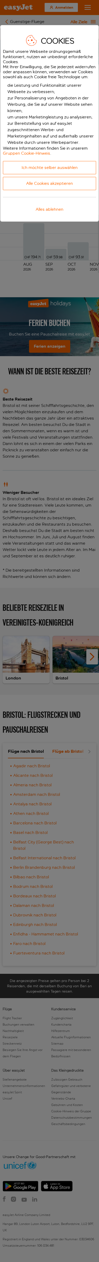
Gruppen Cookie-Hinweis (26, 153)
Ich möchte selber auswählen (50, 167)
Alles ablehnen (49, 209)
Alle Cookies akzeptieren (49, 183)
